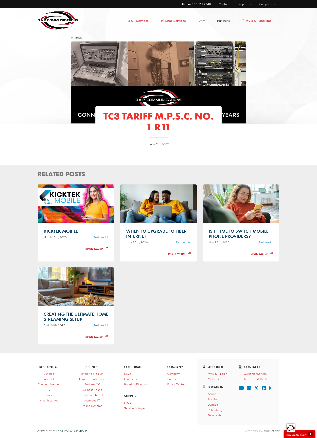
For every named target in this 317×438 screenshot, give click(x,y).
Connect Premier (49, 384)
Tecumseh (214, 415)
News (127, 373)
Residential (100, 237)
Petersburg (215, 410)
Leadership (131, 379)
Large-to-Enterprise (92, 379)
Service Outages (135, 408)
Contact (224, 4)
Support (242, 4)
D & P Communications (72, 431)
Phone (49, 395)
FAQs (201, 20)
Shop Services (175, 20)
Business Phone (92, 389)
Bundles (49, 373)
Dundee (213, 404)
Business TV (92, 384)
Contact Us (253, 367)
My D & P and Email (259, 20)
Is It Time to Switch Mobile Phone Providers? (238, 233)
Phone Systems (92, 405)
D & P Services (138, 20)
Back (78, 37)
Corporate (133, 367)
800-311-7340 (201, 4)
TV (49, 389)
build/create (272, 431)
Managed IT (92, 400)
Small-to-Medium (92, 373)
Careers (172, 379)
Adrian (212, 394)
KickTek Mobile (61, 231)
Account (215, 367)
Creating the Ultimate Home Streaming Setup (76, 316)
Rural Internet (49, 400)
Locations (216, 387)
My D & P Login (217, 373)
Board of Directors (136, 384)
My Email (214, 379)
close (310, 434)
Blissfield (214, 399)
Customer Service (255, 373)
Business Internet (92, 395)
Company (265, 4)
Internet (48, 379)
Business (223, 20)
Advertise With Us (255, 379)
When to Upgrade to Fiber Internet (156, 233)
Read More (94, 249)
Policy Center (176, 384)
